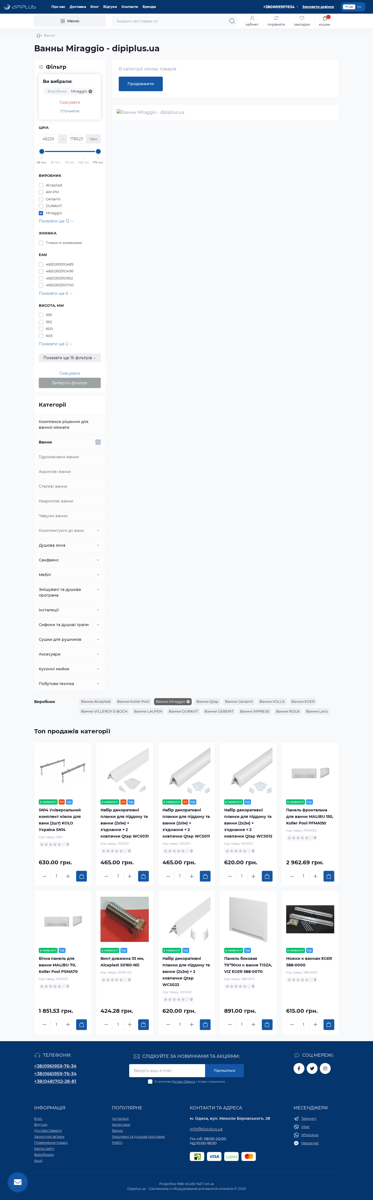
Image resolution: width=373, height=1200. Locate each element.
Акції (38, 1161)
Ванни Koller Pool (133, 701)
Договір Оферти (183, 1081)
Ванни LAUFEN (148, 711)
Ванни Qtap (207, 701)
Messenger (310, 1143)
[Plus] (68, 876)
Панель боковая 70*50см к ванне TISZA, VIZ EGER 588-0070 (248, 965)
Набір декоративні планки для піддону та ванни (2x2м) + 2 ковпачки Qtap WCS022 (186, 971)
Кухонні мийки (54, 668)
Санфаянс (49, 560)
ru (359, 7)
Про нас (58, 7)
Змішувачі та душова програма (60, 592)
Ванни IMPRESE (255, 711)
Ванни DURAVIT (183, 711)
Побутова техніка (56, 683)
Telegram (308, 1118)
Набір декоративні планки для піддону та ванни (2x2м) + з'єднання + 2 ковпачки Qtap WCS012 (248, 823)
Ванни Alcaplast (96, 701)
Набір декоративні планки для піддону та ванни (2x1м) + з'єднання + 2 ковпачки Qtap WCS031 (124, 823)
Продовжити (141, 83)
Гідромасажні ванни (59, 456)
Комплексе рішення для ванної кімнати (63, 424)
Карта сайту (44, 1149)
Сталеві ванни (53, 486)
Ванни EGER (303, 701)
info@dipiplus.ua (206, 1129)
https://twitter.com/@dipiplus (312, 1068)
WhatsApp (310, 1135)
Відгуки (110, 7)
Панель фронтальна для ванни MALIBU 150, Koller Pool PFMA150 (309, 817)
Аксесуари (50, 654)
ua (351, 7)
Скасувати (70, 102)
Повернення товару (51, 1143)
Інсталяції (49, 610)
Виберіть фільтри (69, 382)
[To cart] (81, 876)
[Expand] (98, 442)
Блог (94, 7)
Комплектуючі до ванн (61, 530)
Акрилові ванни (55, 471)
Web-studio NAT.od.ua (195, 1184)
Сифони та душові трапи (64, 624)
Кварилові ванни (56, 501)
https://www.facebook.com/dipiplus (299, 1068)
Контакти (130, 7)
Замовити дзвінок (318, 7)
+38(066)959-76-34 (55, 1073)
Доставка (78, 7)
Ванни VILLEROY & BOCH (104, 711)
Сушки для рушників (60, 639)
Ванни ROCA (288, 711)
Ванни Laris (317, 711)
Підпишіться (224, 1070)
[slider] (42, 151)
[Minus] (44, 876)
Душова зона (52, 545)
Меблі (45, 574)
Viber (305, 1127)
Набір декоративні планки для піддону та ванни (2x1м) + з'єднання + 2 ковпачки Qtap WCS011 (186, 823)
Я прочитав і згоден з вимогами (190, 1081)
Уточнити (69, 111)
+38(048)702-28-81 (55, 1081)
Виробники (44, 1155)
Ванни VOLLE (272, 701)
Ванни (45, 442)
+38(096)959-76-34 (55, 1066)
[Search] (232, 21)
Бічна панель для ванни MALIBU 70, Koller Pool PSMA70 (58, 965)
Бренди (149, 7)
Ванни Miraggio (170, 701)
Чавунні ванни (53, 515)
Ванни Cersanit (239, 701)
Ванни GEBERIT (219, 711)
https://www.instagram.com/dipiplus (325, 1068)
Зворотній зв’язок (49, 1137)
